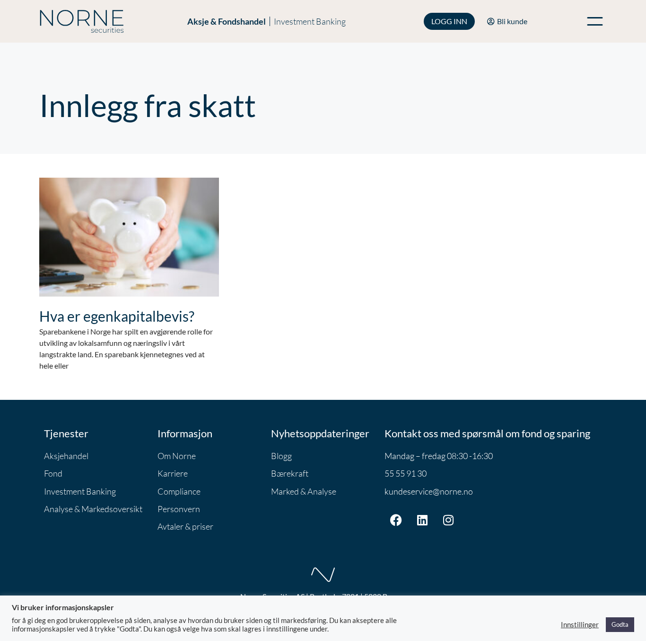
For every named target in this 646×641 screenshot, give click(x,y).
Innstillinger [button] (580, 625)
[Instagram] (448, 520)
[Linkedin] (422, 520)
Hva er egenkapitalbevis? (116, 316)
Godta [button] (620, 624)
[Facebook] (396, 520)
